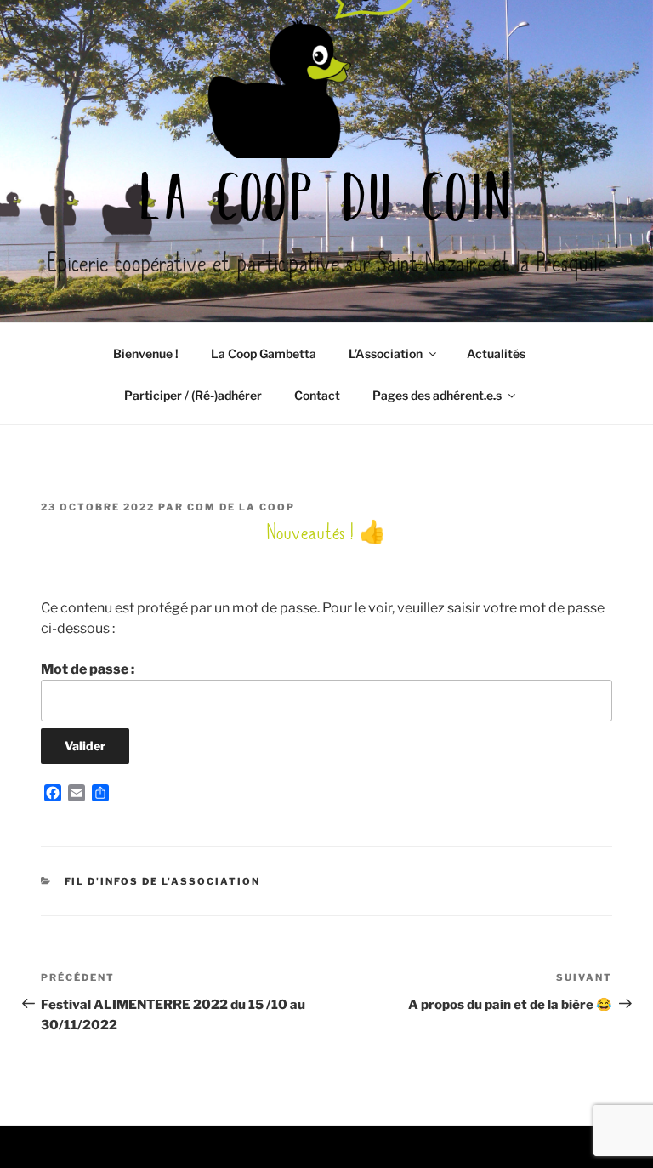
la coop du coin (326, 202)
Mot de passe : (87, 669)
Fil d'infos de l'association (163, 881)
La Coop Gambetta (263, 353)
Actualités (496, 353)
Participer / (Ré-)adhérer (193, 395)
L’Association (386, 353)
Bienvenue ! (146, 353)
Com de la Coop (241, 507)
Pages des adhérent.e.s (437, 395)
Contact (317, 395)
